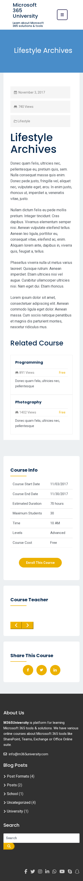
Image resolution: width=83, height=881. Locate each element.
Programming (29, 362)
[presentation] (16, 625)
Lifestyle (24, 121)
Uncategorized (18, 802)
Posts (12, 785)
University (15, 811)
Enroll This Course (40, 563)
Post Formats (18, 776)
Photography (28, 402)
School (12, 794)
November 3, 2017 (31, 92)
